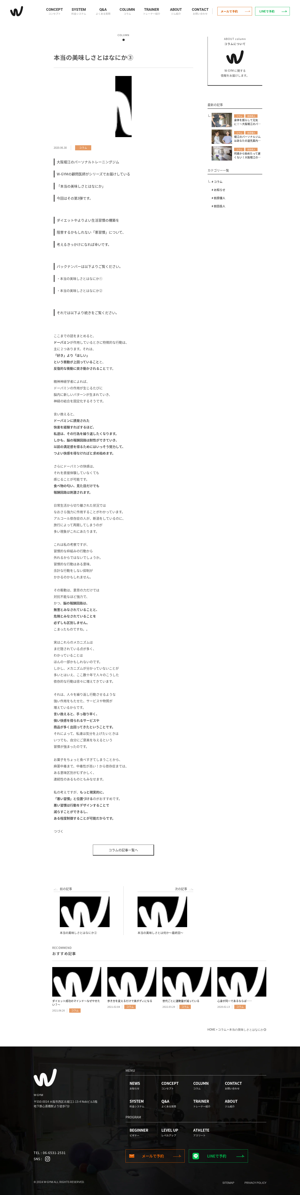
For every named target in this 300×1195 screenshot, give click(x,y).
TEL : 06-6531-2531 (50, 1152)
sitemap (228, 1182)
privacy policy (255, 1182)
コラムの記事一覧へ (123, 849)
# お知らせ (218, 190)
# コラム (217, 181)
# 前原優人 (218, 198)
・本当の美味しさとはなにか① (79, 278)
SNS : (38, 1158)
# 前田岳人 (218, 206)
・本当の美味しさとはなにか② (79, 290)
